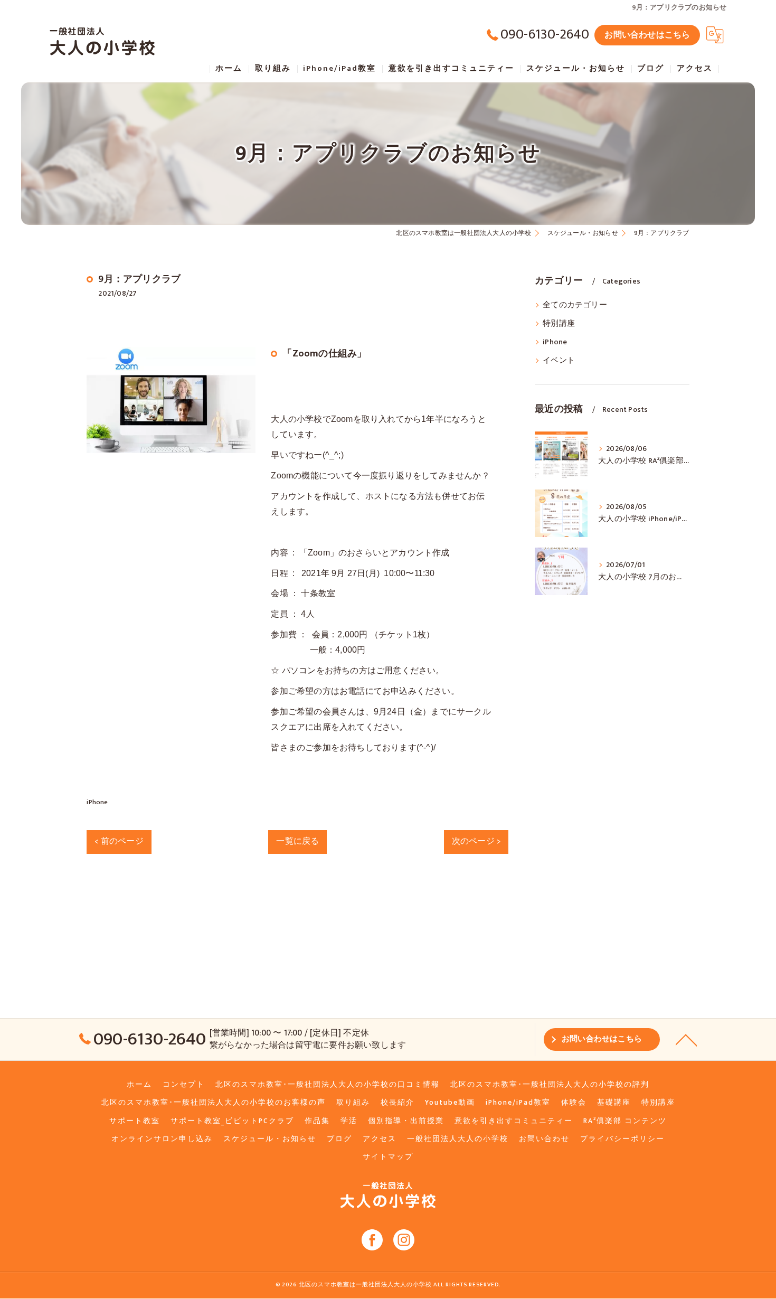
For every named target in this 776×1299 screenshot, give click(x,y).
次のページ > (476, 841)
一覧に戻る (297, 841)
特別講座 (559, 323)
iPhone (97, 802)
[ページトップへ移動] (686, 1039)
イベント (559, 360)
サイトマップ (388, 1157)
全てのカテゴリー (575, 305)
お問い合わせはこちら (647, 35)
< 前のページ (118, 841)
